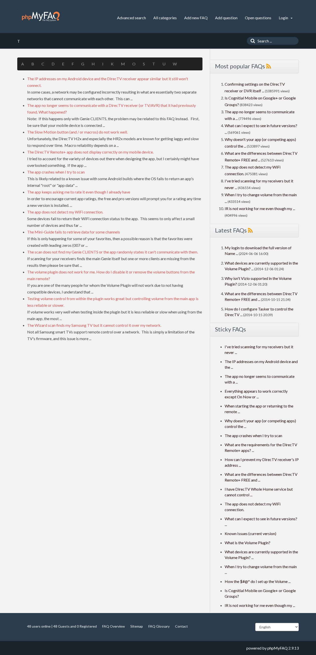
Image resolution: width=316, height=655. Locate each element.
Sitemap (136, 626)
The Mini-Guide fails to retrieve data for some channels (73, 232)
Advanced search (131, 17)
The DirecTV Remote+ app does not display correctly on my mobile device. (90, 152)
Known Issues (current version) (250, 533)
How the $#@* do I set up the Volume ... (258, 581)
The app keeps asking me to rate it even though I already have (78, 192)
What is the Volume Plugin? (247, 542)
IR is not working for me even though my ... (260, 208)
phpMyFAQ (277, 648)
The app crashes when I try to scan (56, 172)
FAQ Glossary (159, 626)
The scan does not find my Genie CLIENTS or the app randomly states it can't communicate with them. (112, 252)
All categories (165, 17)
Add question (226, 17)
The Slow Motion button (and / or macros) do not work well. (77, 132)
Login (284, 17)
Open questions (258, 17)
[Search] (251, 41)
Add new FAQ (196, 17)
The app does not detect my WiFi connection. (65, 212)
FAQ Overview (113, 626)
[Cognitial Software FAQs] (40, 16)
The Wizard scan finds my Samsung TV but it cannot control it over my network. (94, 325)
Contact (181, 626)
